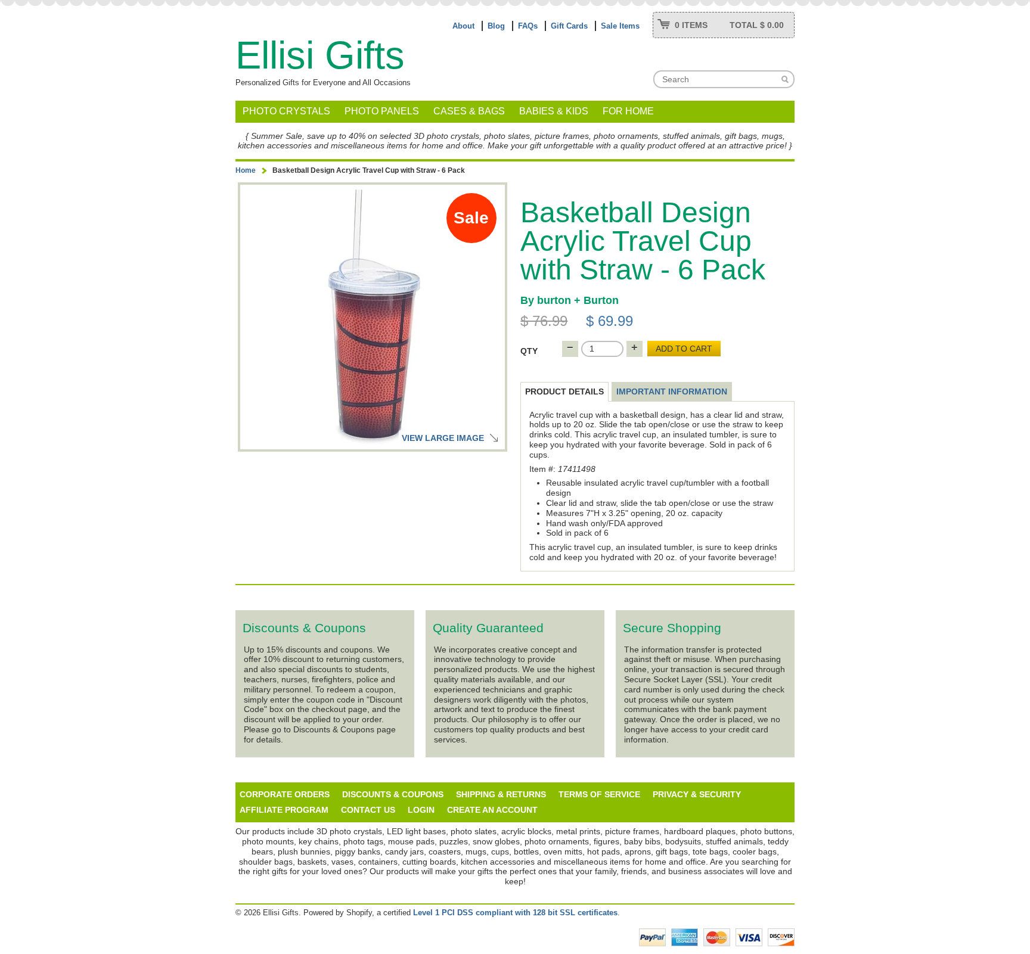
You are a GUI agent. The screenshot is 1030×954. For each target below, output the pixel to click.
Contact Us (368, 810)
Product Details (564, 391)
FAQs (528, 25)
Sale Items (620, 25)
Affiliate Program (284, 810)
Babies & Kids (553, 111)
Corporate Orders (285, 794)
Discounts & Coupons (392, 794)
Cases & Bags (469, 111)
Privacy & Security (697, 794)
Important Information (671, 391)
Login (421, 810)
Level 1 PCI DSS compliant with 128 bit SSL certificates (515, 912)
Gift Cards (569, 25)
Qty (529, 351)
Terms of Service (599, 794)
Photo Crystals (286, 111)
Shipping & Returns (501, 794)
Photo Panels (382, 111)
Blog (496, 25)
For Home (628, 111)
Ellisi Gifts (320, 55)
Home (245, 170)
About (463, 25)
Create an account (492, 810)
